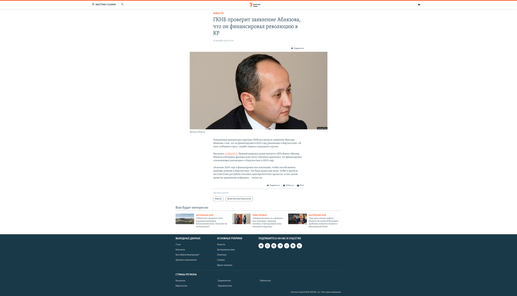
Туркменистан (225, 286)
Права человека (259, 215)
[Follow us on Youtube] (261, 245)
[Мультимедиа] (419, 4)
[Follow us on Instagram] (267, 245)
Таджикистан (224, 281)
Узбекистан (265, 281)
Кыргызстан (181, 286)
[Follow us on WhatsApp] (286, 245)
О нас (178, 245)
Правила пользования (186, 260)
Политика (222, 255)
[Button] (297, 48)
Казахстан (180, 281)
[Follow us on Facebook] (273, 245)
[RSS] (299, 245)
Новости (218, 13)
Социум (221, 260)
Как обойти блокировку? (187, 255)
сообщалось (231, 154)
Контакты (180, 250)
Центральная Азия (204, 215)
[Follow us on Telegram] (280, 245)
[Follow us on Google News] (293, 245)
